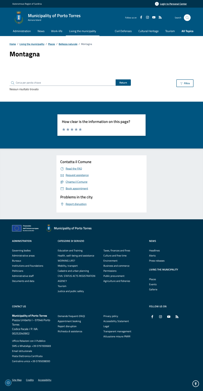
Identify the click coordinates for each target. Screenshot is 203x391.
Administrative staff (23, 276)
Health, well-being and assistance (76, 255)
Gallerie (153, 289)
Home (13, 44)
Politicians (17, 271)
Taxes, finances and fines (116, 250)
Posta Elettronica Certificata (27, 356)
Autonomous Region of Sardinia (27, 3)
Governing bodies (21, 250)
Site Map (17, 380)
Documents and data (23, 281)
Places (51, 44)
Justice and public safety (71, 291)
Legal (106, 326)
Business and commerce (116, 266)
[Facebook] (140, 17)
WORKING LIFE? (66, 261)
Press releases (156, 261)
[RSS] (159, 17)
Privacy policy (110, 316)
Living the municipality (32, 44)
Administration (22, 241)
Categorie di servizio (71, 241)
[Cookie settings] (8, 383)
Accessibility (44, 380)
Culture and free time (115, 255)
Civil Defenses (123, 31)
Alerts (152, 255)
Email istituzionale (22, 351)
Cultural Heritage (148, 31)
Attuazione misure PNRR (116, 336)
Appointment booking (69, 321)
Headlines (154, 250)
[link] (26, 228)
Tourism (170, 31)
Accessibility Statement (116, 321)
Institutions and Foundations (27, 266)
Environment (110, 261)
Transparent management (117, 331)
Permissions (109, 271)
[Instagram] (146, 17)
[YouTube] (152, 17)
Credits (30, 380)
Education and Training (70, 250)
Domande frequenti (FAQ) (71, 316)
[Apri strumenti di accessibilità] (196, 384)
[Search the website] (187, 17)
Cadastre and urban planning (73, 271)
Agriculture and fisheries (116, 281)
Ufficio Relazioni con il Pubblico (28, 341)
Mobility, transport (68, 266)
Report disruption (67, 326)
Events (153, 284)
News (152, 241)
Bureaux (16, 261)
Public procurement (113, 276)
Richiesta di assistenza (70, 331)
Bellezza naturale (68, 44)
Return (123, 82)
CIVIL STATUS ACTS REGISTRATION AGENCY (76, 278)
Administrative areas (23, 255)
